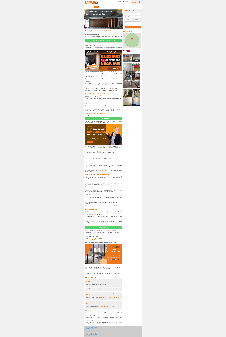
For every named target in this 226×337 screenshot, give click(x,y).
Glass (115, 6)
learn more (103, 227)
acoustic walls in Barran (106, 102)
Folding (102, 6)
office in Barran (106, 230)
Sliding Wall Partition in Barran (90, 329)
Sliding (96, 6)
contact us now (103, 118)
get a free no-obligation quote (103, 41)
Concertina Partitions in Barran (91, 334)
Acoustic (109, 6)
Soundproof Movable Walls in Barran (92, 332)
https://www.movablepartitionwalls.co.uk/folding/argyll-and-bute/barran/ (99, 285)
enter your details (101, 170)
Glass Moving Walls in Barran (90, 333)
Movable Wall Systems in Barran (91, 327)
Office (91, 6)
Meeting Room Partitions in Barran (91, 328)
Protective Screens (134, 6)
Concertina (121, 6)
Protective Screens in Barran (90, 335)
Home (86, 6)
